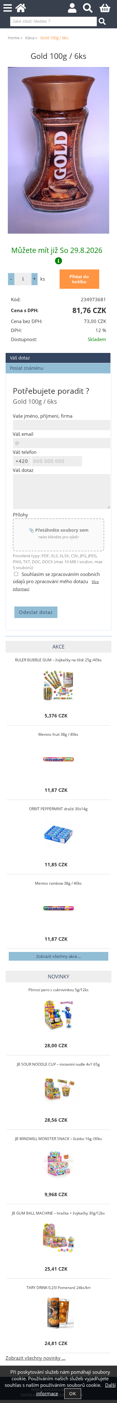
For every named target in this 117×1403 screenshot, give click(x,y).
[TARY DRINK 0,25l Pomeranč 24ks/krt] (58, 1313)
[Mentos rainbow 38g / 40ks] (58, 908)
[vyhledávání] (91, 10)
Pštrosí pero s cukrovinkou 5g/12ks (58, 989)
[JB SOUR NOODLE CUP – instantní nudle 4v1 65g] (58, 1089)
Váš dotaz (20, 358)
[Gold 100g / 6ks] (58, 150)
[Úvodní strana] (24, 10)
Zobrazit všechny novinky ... (36, 1358)
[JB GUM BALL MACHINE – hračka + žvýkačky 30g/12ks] (59, 1238)
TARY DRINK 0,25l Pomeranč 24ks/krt (58, 1287)
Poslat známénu (26, 368)
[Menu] (7, 8)
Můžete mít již (56, 250)
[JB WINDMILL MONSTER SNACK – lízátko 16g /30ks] (58, 1164)
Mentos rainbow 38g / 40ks (58, 883)
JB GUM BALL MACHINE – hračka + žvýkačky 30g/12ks (58, 1213)
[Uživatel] (75, 10)
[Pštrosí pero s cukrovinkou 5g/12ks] (58, 1015)
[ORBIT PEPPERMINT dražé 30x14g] (58, 834)
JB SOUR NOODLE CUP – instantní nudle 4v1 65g (58, 1064)
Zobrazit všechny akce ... (58, 956)
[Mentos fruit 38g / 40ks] (58, 759)
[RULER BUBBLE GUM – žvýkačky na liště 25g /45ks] (58, 685)
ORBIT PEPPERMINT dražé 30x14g (58, 808)
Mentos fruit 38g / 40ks (58, 734)
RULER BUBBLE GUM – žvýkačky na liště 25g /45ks (58, 660)
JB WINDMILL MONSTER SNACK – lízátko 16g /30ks (58, 1138)
